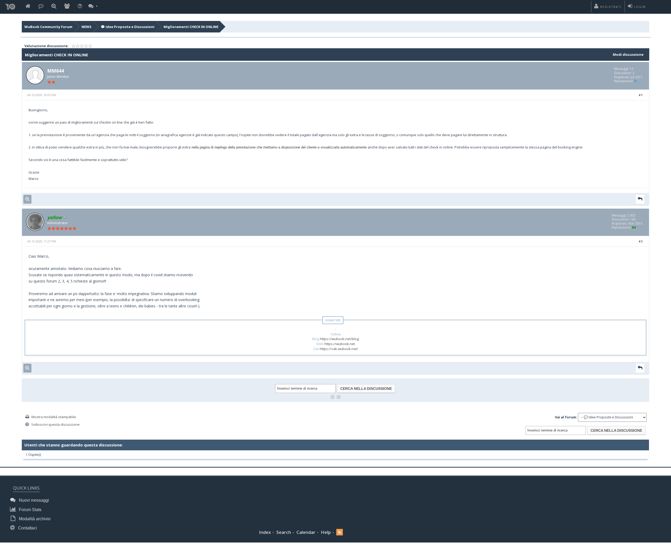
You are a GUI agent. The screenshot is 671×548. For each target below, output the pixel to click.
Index (265, 532)
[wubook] (10, 5)
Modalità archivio (34, 519)
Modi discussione (628, 54)
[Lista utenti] (67, 6)
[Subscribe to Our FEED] (339, 532)
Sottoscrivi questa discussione (55, 424)
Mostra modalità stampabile (53, 416)
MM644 (55, 71)
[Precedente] (332, 396)
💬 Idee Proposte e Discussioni (127, 26)
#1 (640, 95)
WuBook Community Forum (48, 26)
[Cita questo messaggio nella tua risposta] (640, 199)
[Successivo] (338, 396)
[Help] (79, 6)
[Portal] (41, 6)
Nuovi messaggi (33, 500)
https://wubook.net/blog (339, 338)
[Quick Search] (54, 6)
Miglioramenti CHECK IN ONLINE (191, 26)
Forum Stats (29, 509)
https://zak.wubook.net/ (339, 348)
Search (283, 532)
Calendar (305, 532)
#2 (640, 241)
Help (326, 532)
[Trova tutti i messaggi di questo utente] (27, 199)
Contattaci (27, 528)
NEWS (86, 26)
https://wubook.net (339, 343)
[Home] (28, 6)
